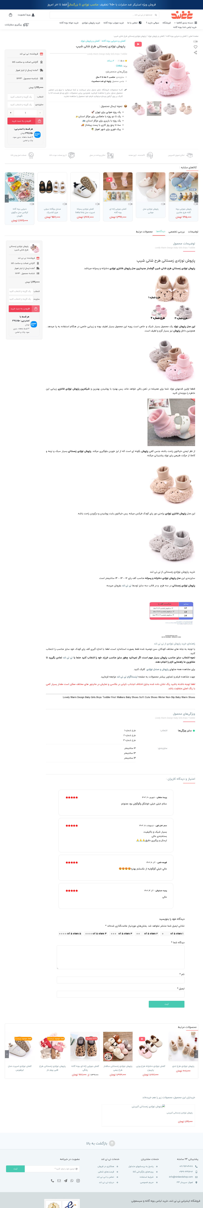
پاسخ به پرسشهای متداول (141, 1166)
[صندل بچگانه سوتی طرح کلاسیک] (52, 187)
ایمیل (180, 988)
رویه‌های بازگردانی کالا (143, 1171)
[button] (196, 199)
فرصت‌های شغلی (106, 1171)
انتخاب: (40, 96)
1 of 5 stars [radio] (176, 933)
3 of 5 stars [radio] (125, 933)
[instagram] (78, 1181)
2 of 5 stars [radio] (151, 933)
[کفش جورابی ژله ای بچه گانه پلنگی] (85, 1046)
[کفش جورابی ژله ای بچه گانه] (118, 187)
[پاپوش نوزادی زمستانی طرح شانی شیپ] (162, 69)
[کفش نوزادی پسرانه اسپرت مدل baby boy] (85, 187)
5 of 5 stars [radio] (74, 933)
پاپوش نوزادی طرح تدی (183, 1066)
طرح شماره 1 (130, 730)
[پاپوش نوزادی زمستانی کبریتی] (148, 1106)
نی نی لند (68, 657)
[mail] (59, 1181)
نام (182, 974)
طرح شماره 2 (130, 735)
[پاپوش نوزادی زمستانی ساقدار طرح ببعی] (118, 1046)
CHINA (119, 66)
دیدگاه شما (177, 942)
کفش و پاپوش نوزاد (90, 41)
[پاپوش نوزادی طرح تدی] (183, 1046)
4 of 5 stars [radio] (100, 933)
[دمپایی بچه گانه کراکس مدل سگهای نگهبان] (19, 187)
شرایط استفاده (147, 1177)
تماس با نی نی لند (105, 1177)
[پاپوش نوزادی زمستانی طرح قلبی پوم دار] (52, 1046)
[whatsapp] (71, 1181)
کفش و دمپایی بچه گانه (113, 41)
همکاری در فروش (106, 1166)
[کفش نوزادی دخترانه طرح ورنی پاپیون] (150, 1046)
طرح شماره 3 (129, 740)
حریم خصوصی (147, 1182)
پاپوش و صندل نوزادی (158, 669)
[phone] (52, 1181)
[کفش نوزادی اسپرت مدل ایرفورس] (19, 1046)
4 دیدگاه (110, 61)
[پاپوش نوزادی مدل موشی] (150, 187)
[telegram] (65, 1181)
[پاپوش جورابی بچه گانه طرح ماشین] (183, 187)
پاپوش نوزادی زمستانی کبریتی (180, 1112)
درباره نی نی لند (106, 1182)
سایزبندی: (39, 104)
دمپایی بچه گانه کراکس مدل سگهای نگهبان (19, 212)
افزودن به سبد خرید (21, 121)
